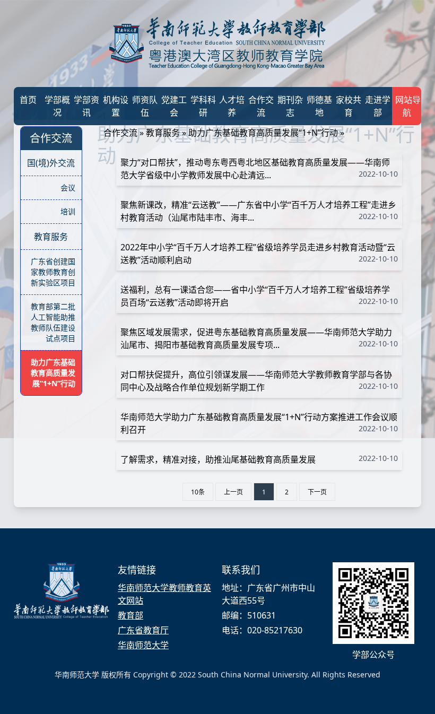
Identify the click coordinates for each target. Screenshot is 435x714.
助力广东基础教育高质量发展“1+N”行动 (53, 372)
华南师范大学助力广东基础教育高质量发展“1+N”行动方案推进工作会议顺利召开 (259, 423)
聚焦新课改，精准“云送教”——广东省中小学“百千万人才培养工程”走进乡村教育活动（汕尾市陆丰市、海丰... (259, 211)
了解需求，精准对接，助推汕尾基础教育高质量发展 (259, 459)
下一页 (317, 492)
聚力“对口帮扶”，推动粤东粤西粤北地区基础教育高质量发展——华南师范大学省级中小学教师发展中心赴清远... (259, 168)
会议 (67, 187)
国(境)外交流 (51, 163)
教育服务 (51, 236)
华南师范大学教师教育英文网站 (164, 594)
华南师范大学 (143, 645)
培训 (67, 211)
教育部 (130, 615)
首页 (28, 100)
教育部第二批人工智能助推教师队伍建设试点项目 (53, 322)
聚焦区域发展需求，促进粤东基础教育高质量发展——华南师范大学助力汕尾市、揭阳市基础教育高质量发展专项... (259, 338)
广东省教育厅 (143, 630)
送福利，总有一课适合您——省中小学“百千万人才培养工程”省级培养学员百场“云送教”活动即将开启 (259, 296)
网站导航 (408, 106)
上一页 (233, 492)
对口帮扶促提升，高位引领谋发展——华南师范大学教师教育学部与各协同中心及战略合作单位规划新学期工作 (259, 381)
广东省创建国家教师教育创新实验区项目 (53, 272)
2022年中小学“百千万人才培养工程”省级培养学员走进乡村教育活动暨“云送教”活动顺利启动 (259, 253)
